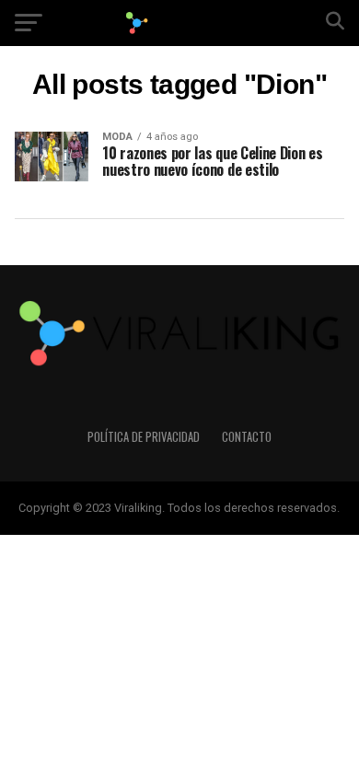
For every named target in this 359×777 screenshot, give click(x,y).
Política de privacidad (143, 437)
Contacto (247, 437)
